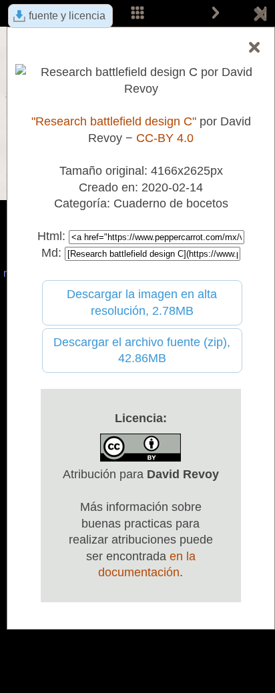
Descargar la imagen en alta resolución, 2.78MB (142, 302)
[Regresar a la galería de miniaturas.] (260, 17)
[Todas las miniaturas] (137, 13)
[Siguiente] (215, 13)
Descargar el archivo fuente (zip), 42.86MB (141, 350)
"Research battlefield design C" (113, 121)
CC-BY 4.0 (165, 138)
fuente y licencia (67, 15)
